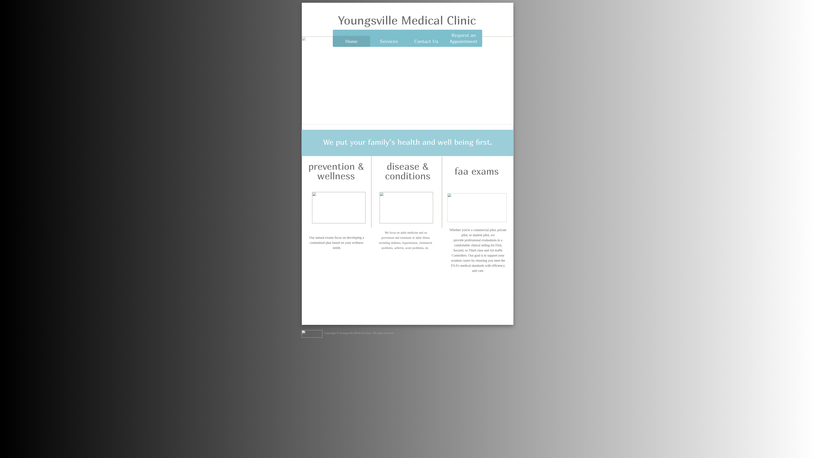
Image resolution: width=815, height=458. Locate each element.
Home (351, 41)
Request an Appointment (463, 38)
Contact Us (426, 41)
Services (389, 41)
